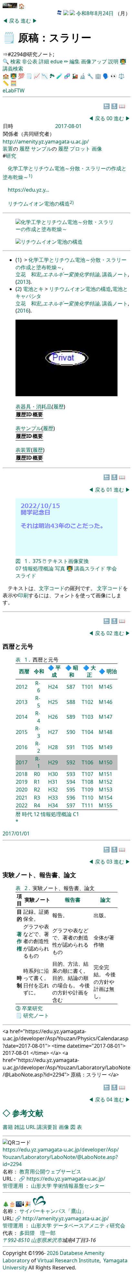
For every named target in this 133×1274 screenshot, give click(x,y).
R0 (37, 774)
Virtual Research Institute (68, 1260)
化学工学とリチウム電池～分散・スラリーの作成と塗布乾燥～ (64, 225)
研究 (11, 155)
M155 (105, 805)
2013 (23, 281)
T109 (87, 789)
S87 (70, 686)
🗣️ (106, 76)
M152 (105, 781)
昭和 (73, 671)
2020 (21, 789)
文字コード (52, 588)
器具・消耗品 (36, 406)
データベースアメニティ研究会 (89, 1225)
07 (18, 568)
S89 (70, 716)
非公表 (29, 61)
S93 (70, 774)
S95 (70, 789)
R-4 (37, 717)
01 (110, 489)
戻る (15, 20)
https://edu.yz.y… (28, 189)
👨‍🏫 (123, 61)
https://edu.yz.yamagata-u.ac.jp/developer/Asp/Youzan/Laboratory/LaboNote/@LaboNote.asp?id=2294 (61, 1157)
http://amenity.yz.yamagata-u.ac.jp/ (46, 141)
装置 (8, 148)
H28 (53, 747)
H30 (53, 774)
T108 (87, 781)
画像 (97, 148)
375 (37, 561)
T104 (87, 732)
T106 (87, 762)
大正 (91, 671)
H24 (53, 686)
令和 (39, 671)
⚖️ (121, 76)
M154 (105, 797)
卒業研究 (32, 1008)
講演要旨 (47, 1127)
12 (36, 814)
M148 (105, 732)
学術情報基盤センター (79, 1185)
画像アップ (94, 61)
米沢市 (54, 1240)
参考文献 (27, 1113)
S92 (70, 762)
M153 (105, 789)
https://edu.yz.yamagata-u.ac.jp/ (65, 1178)
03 (110, 861)
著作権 (19, 941)
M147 (105, 716)
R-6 (37, 687)
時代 (27, 814)
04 (110, 1099)
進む (26, 20)
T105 (87, 747)
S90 (70, 732)
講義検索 (13, 68)
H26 (53, 716)
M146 (105, 702)
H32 (53, 789)
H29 (53, 762)
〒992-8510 (16, 1240)
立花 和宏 (28, 274)
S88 (70, 702)
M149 (105, 747)
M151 (105, 774)
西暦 (24, 671)
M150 (105, 762)
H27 (53, 732)
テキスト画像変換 (68, 561)
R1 (37, 781)
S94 (70, 781)
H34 (53, 805)
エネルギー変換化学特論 (71, 274)
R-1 (37, 762)
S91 (70, 747)
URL (31, 1127)
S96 (70, 797)
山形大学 (42, 1185)
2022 (21, 805)
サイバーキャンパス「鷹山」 (53, 1211)
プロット (80, 148)
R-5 (37, 702)
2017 (21, 762)
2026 (52, 1253)
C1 (76, 814)
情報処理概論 (38, 568)
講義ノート (115, 274)
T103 (87, 716)
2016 (23, 310)
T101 (87, 686)
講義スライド (89, 568)
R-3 (37, 732)
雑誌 (19, 1127)
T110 (87, 797)
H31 (53, 781)
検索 (15, 61)
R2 (37, 789)
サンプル (41, 148)
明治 (112, 671)
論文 (105, 899)
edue (56, 61)
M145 (105, 686)
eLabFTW (14, 90)
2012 (21, 686)
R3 (37, 797)
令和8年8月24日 (95, 13)
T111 (87, 805)
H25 (53, 702)
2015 (21, 732)
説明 (113, 61)
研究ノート (36, 1015)
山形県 (38, 1240)
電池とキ (33, 288)
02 (110, 633)
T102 (87, 702)
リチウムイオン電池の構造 (39, 203)
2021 (21, 797)
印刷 (23, 595)
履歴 (24, 148)
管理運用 (14, 1185)
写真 (60, 568)
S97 (70, 805)
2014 (21, 716)
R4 (37, 805)
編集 (74, 61)
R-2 (37, 747)
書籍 (8, 1127)
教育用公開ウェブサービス (50, 1171)
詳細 (44, 61)
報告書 (72, 899)
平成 (56, 671)
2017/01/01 (16, 833)
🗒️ (9, 37)
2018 (21, 774)
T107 (87, 774)
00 (110, 118)
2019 (21, 781)
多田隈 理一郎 (37, 1233)
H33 (53, 797)
